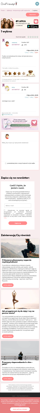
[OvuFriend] (9, 5)
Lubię (31, 52)
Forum (3, 10)
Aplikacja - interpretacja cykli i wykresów (18, 10)
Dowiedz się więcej (19, 405)
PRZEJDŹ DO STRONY (20, 409)
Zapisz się (18, 223)
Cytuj (26, 52)
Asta (13, 87)
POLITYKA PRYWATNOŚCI (23, 396)
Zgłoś (36, 52)
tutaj (5, 218)
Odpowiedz (32, 14)
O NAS (13, 396)
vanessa (14, 42)
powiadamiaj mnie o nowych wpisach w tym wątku (21, 163)
